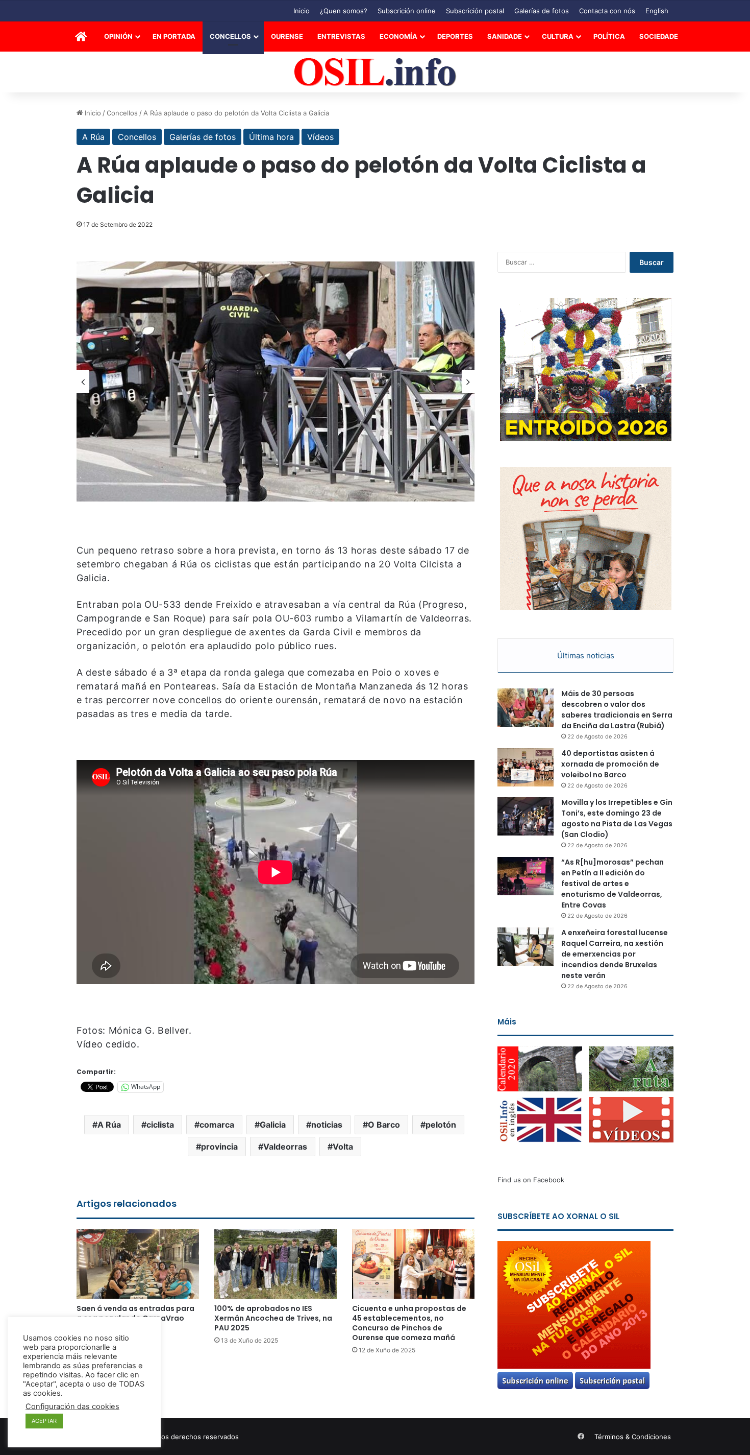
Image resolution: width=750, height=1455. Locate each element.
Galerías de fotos (541, 11)
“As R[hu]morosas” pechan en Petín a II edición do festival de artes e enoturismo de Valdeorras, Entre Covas (612, 883)
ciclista (160, 1124)
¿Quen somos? (343, 11)
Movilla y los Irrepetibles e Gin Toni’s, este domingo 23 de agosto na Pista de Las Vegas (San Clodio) (616, 818)
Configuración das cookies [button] (72, 1406)
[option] (275, 381)
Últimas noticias (585, 655)
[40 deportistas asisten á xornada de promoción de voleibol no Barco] (525, 767)
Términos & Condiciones (632, 1437)
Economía (398, 36)
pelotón (441, 1124)
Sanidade (504, 36)
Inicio (301, 11)
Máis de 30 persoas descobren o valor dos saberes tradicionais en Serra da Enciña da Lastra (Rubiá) (616, 709)
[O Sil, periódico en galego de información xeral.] (375, 72)
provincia (219, 1146)
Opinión (118, 36)
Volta (343, 1146)
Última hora (271, 137)
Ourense (287, 36)
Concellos (230, 36)
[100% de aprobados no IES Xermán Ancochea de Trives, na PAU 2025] (275, 1263)
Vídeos (320, 137)
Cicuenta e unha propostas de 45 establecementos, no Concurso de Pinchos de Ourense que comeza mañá (409, 1323)
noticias (326, 1124)
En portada (174, 36)
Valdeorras (285, 1146)
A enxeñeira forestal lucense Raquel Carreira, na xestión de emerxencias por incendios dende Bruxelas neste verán (614, 954)
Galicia (273, 1124)
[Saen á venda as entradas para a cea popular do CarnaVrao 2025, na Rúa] (138, 1263)
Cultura (557, 36)
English (656, 11)
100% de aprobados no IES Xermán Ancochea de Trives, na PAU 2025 (273, 1318)
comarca (216, 1124)
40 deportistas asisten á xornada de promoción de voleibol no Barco (610, 764)
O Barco (384, 1124)
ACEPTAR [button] (44, 1420)
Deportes (455, 36)
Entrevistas (341, 36)
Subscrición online (407, 11)
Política (609, 36)
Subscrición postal (475, 11)
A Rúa (93, 137)
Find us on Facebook (530, 1180)
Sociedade (658, 36)
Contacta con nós (607, 11)
